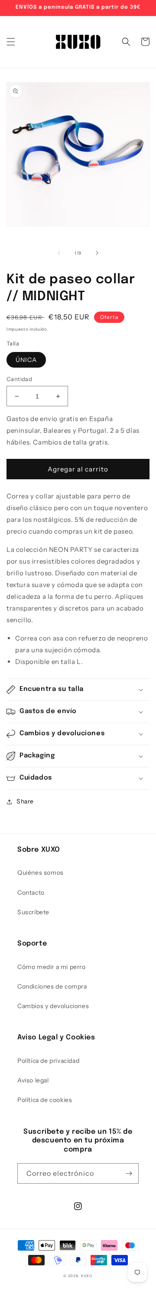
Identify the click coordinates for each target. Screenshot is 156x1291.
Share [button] (25, 801)
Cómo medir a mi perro (51, 967)
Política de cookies (44, 1100)
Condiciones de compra (52, 986)
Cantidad (19, 378)
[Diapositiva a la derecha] (97, 252)
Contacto (31, 892)
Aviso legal (33, 1080)
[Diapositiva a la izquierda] (58, 252)
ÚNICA (26, 360)
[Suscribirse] (128, 1173)
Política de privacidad (48, 1061)
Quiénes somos (40, 872)
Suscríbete (33, 912)
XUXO (87, 1276)
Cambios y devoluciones (53, 1006)
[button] (10, 41)
